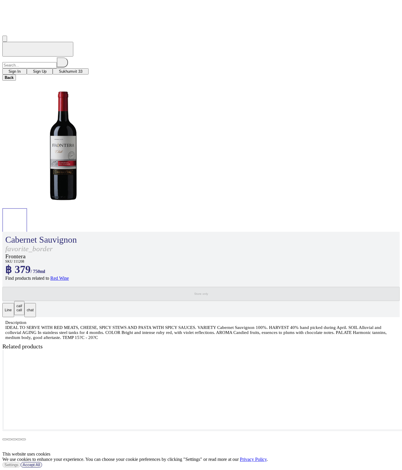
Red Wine (59, 278)
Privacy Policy (253, 459)
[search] (62, 62)
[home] (37, 49)
